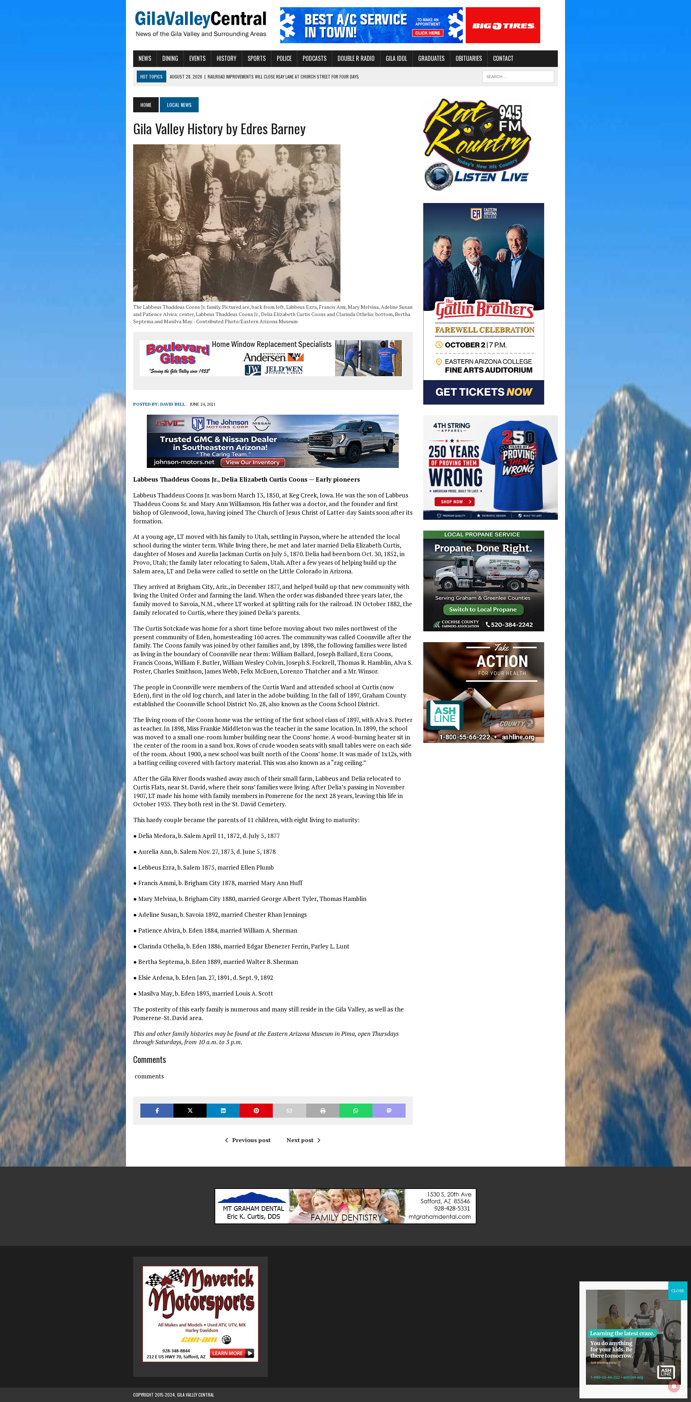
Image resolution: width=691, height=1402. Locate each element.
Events (197, 58)
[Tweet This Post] (190, 1111)
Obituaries (469, 58)
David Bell (172, 404)
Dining (170, 58)
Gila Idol (396, 58)
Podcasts (314, 58)
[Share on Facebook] (156, 1111)
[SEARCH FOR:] (518, 75)
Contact (503, 58)
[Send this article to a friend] (289, 1111)
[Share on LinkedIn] (223, 1111)
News (145, 58)
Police (284, 58)
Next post (299, 1140)
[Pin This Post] (256, 1111)
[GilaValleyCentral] (200, 24)
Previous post (251, 1140)
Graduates (431, 58)
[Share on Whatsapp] (355, 1111)
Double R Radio (356, 58)
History (226, 58)
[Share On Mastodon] (389, 1111)
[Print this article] (322, 1111)
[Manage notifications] (674, 1386)
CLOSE (678, 1290)
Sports (257, 58)
